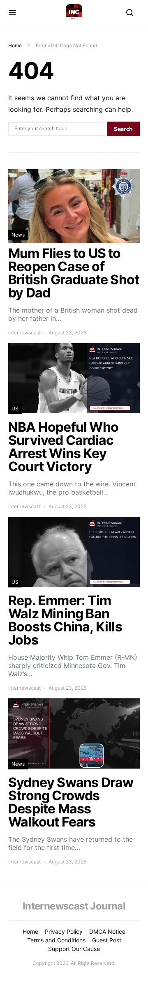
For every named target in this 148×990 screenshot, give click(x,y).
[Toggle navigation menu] (12, 12)
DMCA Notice (107, 931)
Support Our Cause (74, 948)
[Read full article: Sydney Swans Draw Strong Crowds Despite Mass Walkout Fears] (74, 782)
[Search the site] (129, 12)
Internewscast (24, 332)
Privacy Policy (64, 931)
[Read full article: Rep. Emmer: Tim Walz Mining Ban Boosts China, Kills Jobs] (74, 604)
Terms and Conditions (56, 940)
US (15, 408)
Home (15, 45)
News (18, 235)
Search (123, 128)
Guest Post (106, 940)
